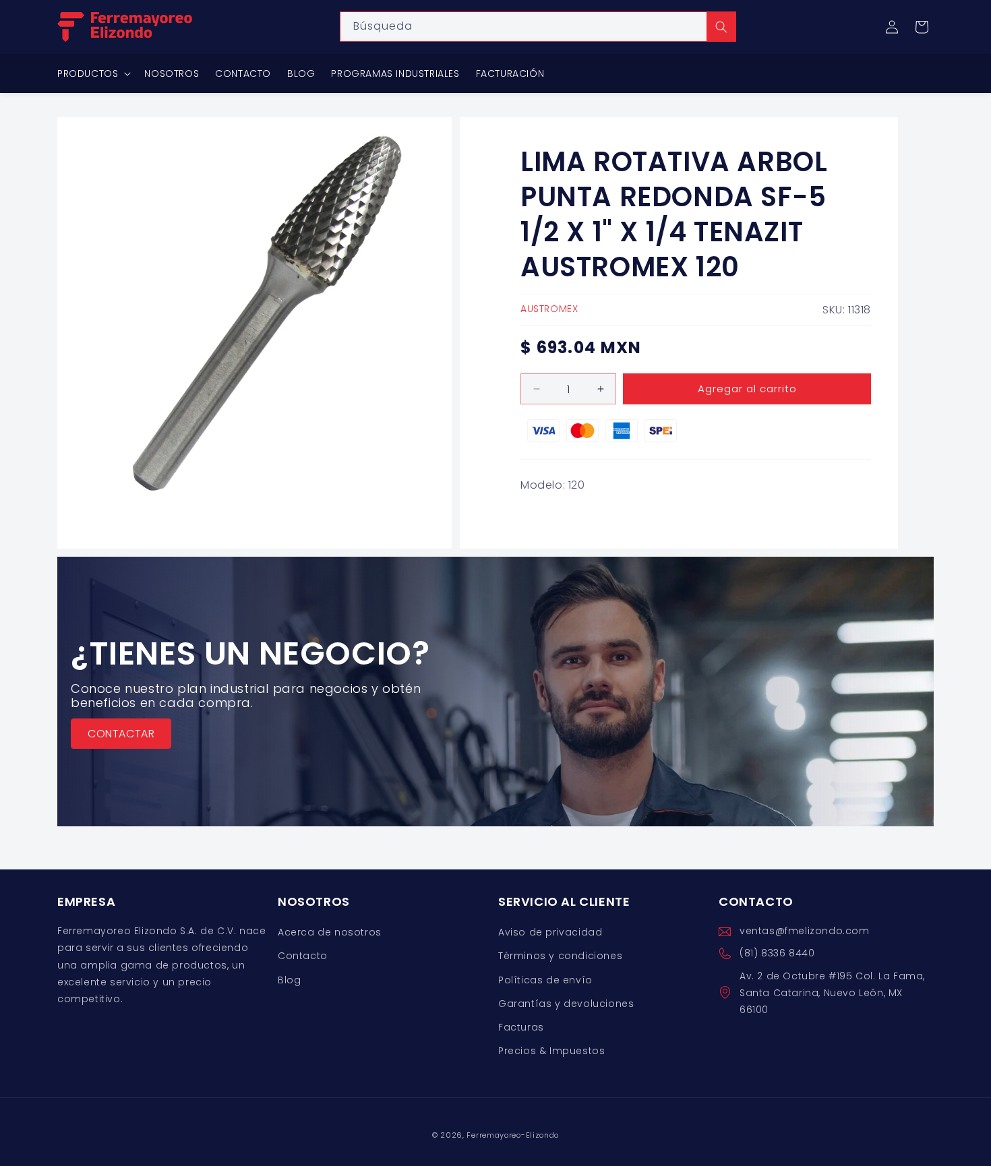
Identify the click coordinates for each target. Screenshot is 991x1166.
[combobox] (538, 26)
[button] (921, 27)
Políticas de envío (545, 980)
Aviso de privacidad (550, 932)
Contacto (303, 956)
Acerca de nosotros (330, 932)
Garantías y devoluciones (566, 1003)
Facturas (521, 1027)
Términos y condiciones (560, 956)
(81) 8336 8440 (777, 953)
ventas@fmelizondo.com (805, 931)
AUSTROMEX (549, 308)
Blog (289, 980)
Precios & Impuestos (551, 1050)
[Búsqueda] (721, 26)
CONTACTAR (121, 733)
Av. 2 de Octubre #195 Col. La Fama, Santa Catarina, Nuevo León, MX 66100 (832, 992)
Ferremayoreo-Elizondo (513, 1135)
